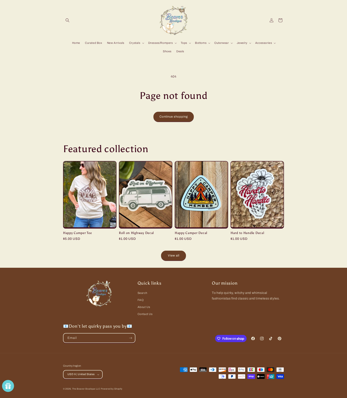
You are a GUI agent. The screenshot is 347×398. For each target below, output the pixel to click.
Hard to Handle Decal (247, 233)
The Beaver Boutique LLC (86, 389)
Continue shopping (173, 116)
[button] (67, 20)
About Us (144, 307)
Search (142, 292)
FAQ (141, 300)
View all (173, 255)
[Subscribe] (130, 338)
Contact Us (145, 314)
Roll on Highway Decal (136, 233)
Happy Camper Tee (77, 233)
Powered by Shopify (111, 389)
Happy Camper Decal (191, 233)
